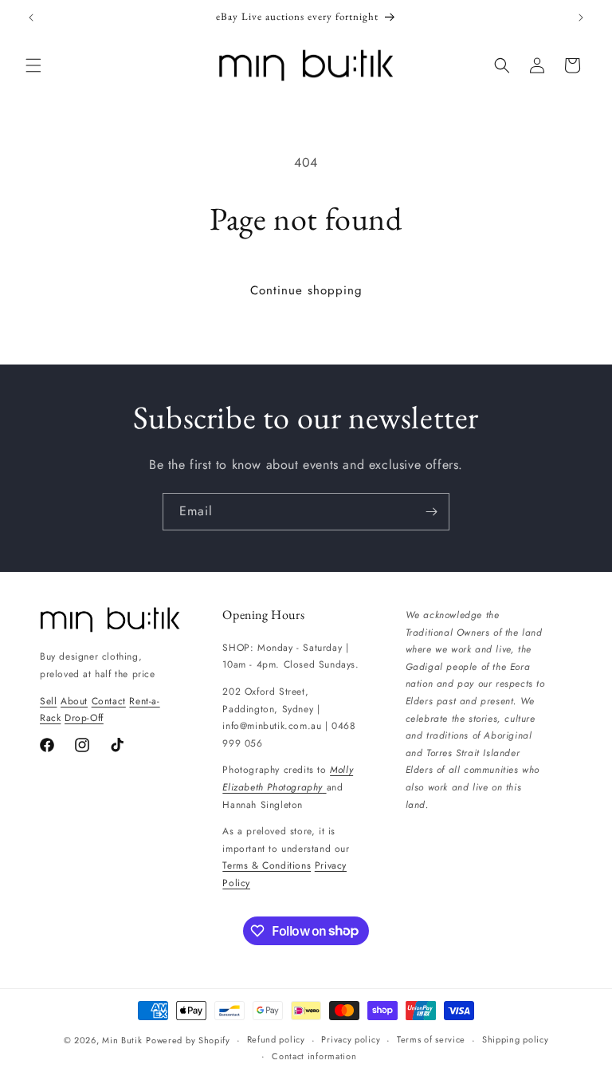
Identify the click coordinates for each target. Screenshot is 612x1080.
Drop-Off (84, 718)
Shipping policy (515, 1039)
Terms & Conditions (266, 865)
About (74, 701)
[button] (33, 65)
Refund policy (276, 1039)
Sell (48, 701)
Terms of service (431, 1039)
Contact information (314, 1056)
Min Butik (122, 1040)
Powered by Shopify (188, 1040)
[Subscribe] (431, 511)
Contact (109, 701)
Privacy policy (350, 1039)
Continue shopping (306, 290)
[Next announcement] (580, 17)
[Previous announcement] (31, 17)
